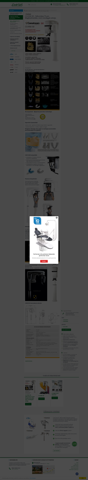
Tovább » (44, 261)
